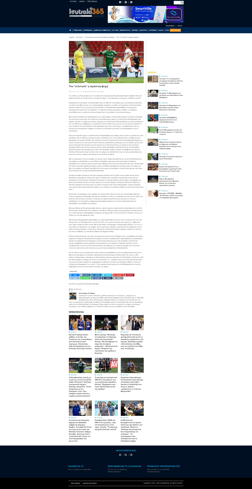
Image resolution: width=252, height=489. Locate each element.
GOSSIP (160, 30)
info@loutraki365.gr (114, 472)
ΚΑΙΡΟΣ (81, 1)
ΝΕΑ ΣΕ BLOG (175, 30)
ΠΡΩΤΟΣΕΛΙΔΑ (92, 1)
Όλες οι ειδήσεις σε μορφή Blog (79, 469)
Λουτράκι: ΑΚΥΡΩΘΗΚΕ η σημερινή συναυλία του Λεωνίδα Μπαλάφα (168, 120)
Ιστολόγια (79, 37)
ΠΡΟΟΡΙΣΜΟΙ (170, 25)
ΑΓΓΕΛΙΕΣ (73, 1)
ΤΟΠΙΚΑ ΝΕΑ (77, 30)
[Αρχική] (86, 12)
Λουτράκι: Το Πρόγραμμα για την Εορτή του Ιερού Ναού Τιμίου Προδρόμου (171, 95)
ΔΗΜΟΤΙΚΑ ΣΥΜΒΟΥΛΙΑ (102, 30)
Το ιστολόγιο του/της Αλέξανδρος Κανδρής (99, 37)
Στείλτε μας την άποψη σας (117, 469)
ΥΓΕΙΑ (167, 30)
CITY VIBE (115, 30)
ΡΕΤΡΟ (179, 25)
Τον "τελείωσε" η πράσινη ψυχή (88, 86)
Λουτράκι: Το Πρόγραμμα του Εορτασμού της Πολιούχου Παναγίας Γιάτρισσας (170, 107)
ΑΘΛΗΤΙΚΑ (143, 30)
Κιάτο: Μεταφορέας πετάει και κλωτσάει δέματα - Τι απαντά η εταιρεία (171, 132)
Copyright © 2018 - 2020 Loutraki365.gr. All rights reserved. (163, 483)
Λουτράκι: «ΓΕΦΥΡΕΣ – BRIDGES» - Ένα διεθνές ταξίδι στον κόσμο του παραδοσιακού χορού (171, 195)
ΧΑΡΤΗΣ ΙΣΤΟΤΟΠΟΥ (90, 483)
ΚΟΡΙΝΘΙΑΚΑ (87, 30)
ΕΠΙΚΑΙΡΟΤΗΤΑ (125, 30)
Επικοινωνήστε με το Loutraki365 (158, 469)
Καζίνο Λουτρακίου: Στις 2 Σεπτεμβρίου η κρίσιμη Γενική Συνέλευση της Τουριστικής (170, 169)
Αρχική (71, 37)
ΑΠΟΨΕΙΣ (135, 30)
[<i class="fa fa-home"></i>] (70, 30)
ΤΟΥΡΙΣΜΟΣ (153, 30)
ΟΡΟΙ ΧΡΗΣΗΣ (75, 483)
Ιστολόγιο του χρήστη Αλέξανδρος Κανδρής (84, 284)
